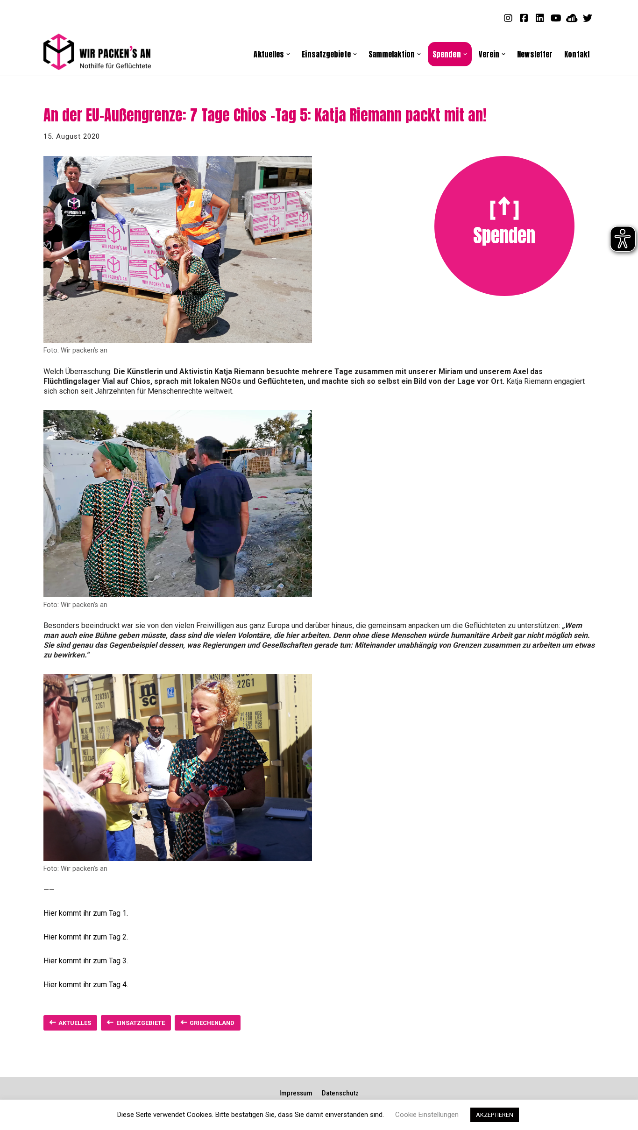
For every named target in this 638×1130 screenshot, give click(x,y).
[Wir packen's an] (97, 52)
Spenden (504, 235)
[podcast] (572, 18)
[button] (288, 54)
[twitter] (588, 18)
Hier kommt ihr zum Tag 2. (85, 936)
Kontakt (577, 54)
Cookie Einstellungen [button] (427, 1114)
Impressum (295, 1093)
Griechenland (212, 1022)
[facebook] (524, 18)
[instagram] (508, 18)
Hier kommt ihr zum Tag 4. (85, 984)
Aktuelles (74, 1022)
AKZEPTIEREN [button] (494, 1114)
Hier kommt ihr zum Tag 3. (85, 960)
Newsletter (535, 54)
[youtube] (556, 18)
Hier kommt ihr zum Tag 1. (85, 913)
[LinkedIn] (540, 18)
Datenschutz (340, 1093)
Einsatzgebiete (140, 1022)
